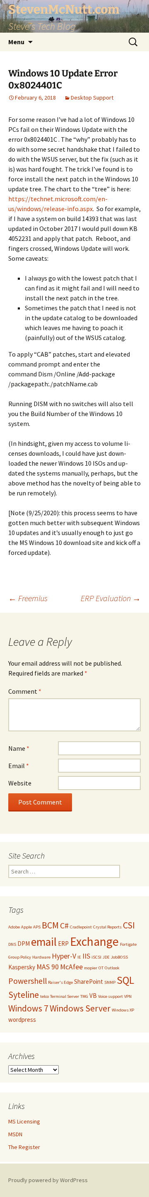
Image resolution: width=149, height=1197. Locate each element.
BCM (50, 925)
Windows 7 (28, 1008)
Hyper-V (64, 956)
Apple (26, 927)
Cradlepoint (81, 927)
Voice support (110, 996)
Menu (16, 42)
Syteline (23, 994)
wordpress (22, 1019)
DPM (23, 943)
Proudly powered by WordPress (48, 1180)
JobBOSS (119, 957)
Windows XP (123, 1010)
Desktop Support (92, 97)
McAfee (71, 966)
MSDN (15, 1134)
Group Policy (19, 957)
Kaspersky (21, 967)
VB (93, 995)
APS (37, 927)
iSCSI (96, 957)
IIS (86, 956)
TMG (84, 996)
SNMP (109, 982)
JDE (106, 957)
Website (19, 783)
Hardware (41, 957)
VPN (128, 996)
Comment (24, 691)
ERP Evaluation (111, 598)
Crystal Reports (107, 927)
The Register (24, 1147)
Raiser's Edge (60, 982)
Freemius (28, 598)
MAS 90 (47, 966)
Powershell (27, 981)
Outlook (112, 968)
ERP (63, 943)
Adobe (14, 927)
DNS (12, 944)
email (44, 942)
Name (18, 748)
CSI (129, 925)
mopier (90, 968)
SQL (125, 980)
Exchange (94, 941)
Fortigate (128, 944)
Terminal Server (64, 996)
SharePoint (88, 981)
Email (18, 766)
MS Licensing (24, 1121)
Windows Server (80, 1008)
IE (79, 957)
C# (64, 925)
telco (44, 996)
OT (101, 968)
